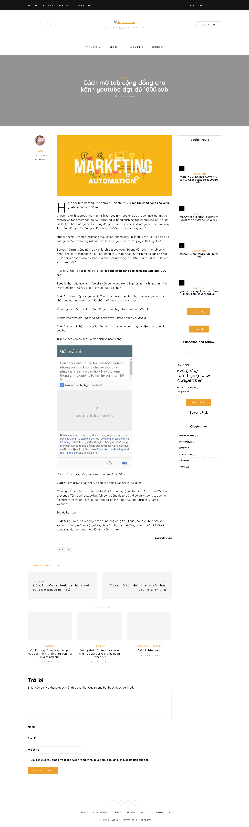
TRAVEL (199, 329)
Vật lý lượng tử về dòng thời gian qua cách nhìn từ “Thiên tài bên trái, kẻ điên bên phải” (50, 654)
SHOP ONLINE (84, 5)
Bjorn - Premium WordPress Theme (131, 819)
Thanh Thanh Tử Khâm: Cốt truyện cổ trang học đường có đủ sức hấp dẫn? (198, 180)
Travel (183, 467)
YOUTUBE (33, 5)
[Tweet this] (122, 103)
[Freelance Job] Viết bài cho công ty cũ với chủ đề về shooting (199, 292)
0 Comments (40, 155)
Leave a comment (40, 565)
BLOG (113, 47)
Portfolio (65, 5)
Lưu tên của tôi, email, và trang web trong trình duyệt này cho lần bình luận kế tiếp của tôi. (90, 760)
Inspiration (143, 646)
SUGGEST (158, 47)
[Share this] (118, 103)
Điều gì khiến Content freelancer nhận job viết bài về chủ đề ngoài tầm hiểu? (99, 654)
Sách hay (50, 646)
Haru (40, 151)
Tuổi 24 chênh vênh (149, 650)
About (145, 812)
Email (32, 738)
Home (85, 812)
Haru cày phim (199, 174)
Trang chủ (93, 47)
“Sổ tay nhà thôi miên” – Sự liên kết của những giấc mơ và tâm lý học (199, 218)
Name (32, 727)
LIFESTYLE (198, 312)
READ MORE (199, 402)
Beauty (132, 812)
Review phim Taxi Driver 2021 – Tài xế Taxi (199, 255)
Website (33, 749)
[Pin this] (131, 103)
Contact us (162, 812)
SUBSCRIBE (209, 25)
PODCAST (48, 5)
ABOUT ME (136, 47)
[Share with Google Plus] (126, 103)
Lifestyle (124, 77)
